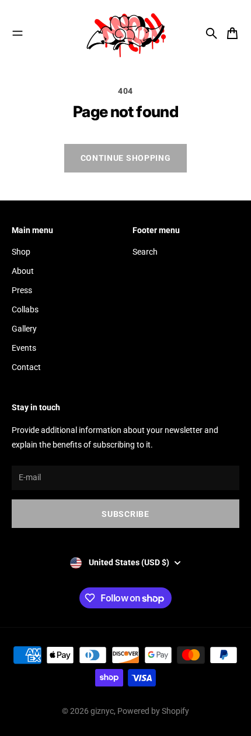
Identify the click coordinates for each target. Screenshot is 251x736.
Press (22, 290)
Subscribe (125, 514)
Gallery (24, 328)
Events (24, 348)
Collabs (25, 309)
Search (145, 251)
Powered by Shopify (153, 711)
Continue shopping (126, 158)
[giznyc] (125, 33)
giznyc (102, 711)
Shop (21, 251)
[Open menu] (17, 33)
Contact (26, 367)
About (23, 271)
